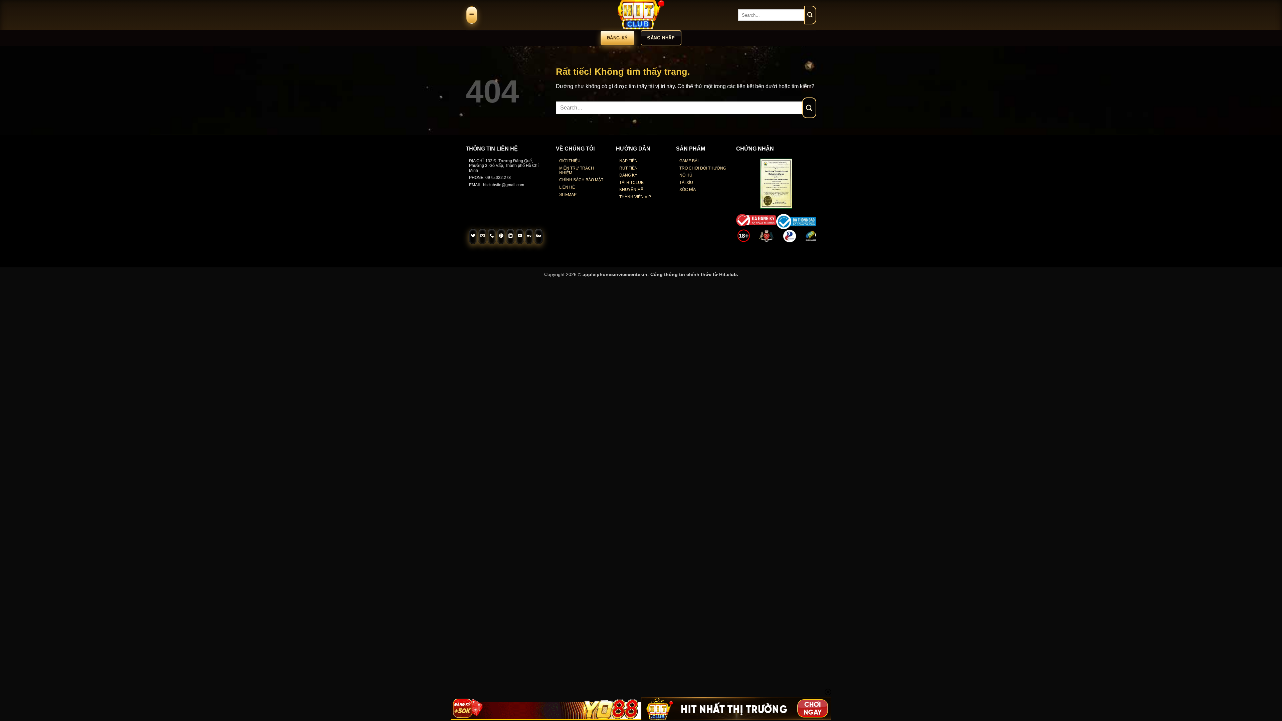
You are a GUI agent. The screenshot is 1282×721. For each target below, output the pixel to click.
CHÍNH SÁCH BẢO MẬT (581, 180)
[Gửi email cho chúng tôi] (482, 236)
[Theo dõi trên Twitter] (473, 236)
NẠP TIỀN (628, 161)
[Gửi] (810, 15)
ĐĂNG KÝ (628, 175)
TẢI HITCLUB (631, 182)
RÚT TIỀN (628, 168)
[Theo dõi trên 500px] (538, 236)
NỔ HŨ (685, 175)
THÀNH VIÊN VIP (635, 197)
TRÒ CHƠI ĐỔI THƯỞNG (702, 168)
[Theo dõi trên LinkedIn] (510, 236)
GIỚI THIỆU (570, 161)
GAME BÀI (688, 161)
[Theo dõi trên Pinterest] (501, 236)
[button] (471, 15)
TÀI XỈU (686, 182)
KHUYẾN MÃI (631, 189)
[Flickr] (529, 236)
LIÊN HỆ (567, 187)
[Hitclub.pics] (641, 15)
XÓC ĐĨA (687, 189)
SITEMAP (568, 194)
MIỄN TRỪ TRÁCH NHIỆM (576, 170)
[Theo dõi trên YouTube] (519, 236)
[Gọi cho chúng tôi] (491, 236)
